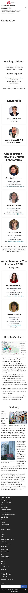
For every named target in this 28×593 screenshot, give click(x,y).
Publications (4, 536)
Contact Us (3, 519)
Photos (2, 561)
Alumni (2, 559)
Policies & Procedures (6, 509)
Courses (3, 563)
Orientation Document (6, 504)
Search (2, 583)
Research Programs (6, 527)
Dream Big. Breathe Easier (7, 539)
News (2, 531)
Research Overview (5, 529)
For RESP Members (6, 544)
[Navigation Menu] (25, 7)
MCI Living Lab (4, 576)
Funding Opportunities (6, 500)
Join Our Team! (4, 549)
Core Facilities (4, 507)
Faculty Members (5, 524)
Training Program (5, 551)
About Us (3, 522)
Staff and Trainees (5, 512)
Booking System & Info (6, 502)
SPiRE (2, 554)
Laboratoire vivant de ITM (7, 579)
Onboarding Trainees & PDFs (8, 514)
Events (2, 534)
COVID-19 (3, 541)
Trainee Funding (5, 556)
